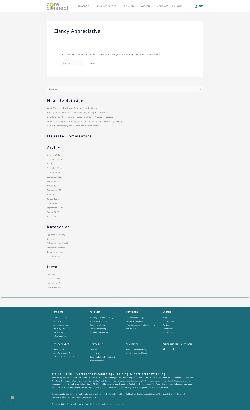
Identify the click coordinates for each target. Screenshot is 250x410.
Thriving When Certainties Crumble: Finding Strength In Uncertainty (78, 112)
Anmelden (51, 274)
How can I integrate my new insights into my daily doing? (73, 125)
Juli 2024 (51, 163)
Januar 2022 (53, 185)
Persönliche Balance (56, 247)
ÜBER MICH (127, 6)
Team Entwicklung (55, 252)
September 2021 (55, 190)
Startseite (116, 304)
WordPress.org (54, 287)
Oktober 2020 (53, 203)
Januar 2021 (53, 199)
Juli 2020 (51, 216)
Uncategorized (53, 256)
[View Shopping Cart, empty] (201, 6)
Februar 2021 (53, 194)
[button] (196, 6)
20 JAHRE (177, 6)
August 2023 (53, 181)
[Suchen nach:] (72, 62)
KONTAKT (162, 6)
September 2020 (55, 207)
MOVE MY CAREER (106, 6)
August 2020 (53, 212)
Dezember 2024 (54, 159)
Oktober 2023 (53, 172)
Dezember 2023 (54, 168)
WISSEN (145, 6)
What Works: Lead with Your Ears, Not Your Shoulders (72, 108)
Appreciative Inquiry (56, 234)
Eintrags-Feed (53, 278)
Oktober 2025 (53, 155)
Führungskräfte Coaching (58, 243)
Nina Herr (96, 404)
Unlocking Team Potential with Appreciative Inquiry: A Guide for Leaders (80, 116)
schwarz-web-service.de (116, 404)
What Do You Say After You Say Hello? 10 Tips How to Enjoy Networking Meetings (85, 121)
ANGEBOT (83, 6)
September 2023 (55, 177)
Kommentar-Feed (55, 283)
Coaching (51, 238)
